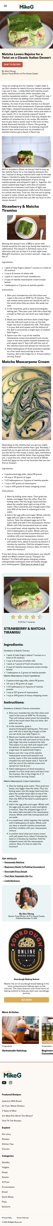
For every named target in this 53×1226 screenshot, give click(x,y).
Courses (6, 1149)
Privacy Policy (7, 1218)
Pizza (4, 1201)
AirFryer (6, 1182)
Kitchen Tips (8, 1144)
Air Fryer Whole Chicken (13, 1106)
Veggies (5, 1167)
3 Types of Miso (9, 1110)
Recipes (5, 1139)
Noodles (6, 1162)
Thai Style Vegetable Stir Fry (19, 876)
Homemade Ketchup (14, 862)
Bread (5, 1192)
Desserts (6, 1206)
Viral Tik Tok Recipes (11, 1120)
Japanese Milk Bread (11, 1101)
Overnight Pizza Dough (16, 871)
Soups (5, 1172)
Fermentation (8, 1187)
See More (26, 1000)
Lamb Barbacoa (12, 880)
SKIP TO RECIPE (12, 64)
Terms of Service (23, 1218)
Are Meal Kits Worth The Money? (17, 1115)
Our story (6, 1134)
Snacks (5, 1177)
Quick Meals (8, 1197)
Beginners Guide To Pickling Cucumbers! (25, 867)
